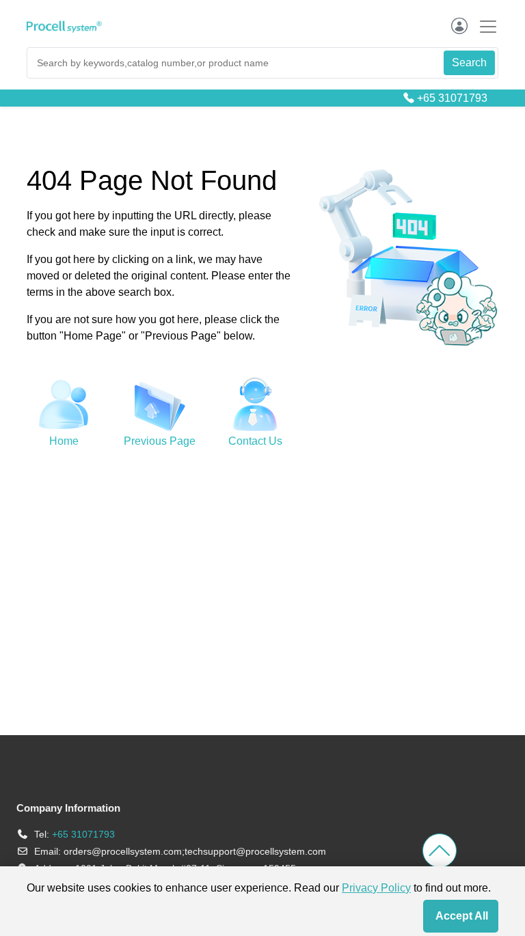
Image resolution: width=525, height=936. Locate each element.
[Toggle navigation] (484, 26)
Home (64, 441)
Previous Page (160, 441)
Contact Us (255, 441)
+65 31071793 (452, 98)
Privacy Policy (376, 888)
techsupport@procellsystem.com (255, 851)
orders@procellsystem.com (123, 851)
